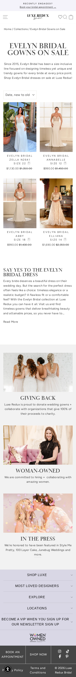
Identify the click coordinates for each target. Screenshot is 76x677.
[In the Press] (38, 513)
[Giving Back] (38, 372)
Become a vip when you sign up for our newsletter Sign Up (35, 622)
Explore (37, 597)
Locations (37, 608)
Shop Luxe (37, 575)
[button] (8, 669)
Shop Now (38, 654)
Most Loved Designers (37, 586)
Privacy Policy (12, 670)
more (37, 554)
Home (7, 29)
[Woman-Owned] (38, 445)
